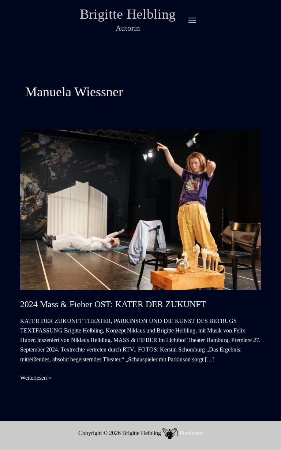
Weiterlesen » (35, 378)
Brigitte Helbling (128, 14)
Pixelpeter (191, 432)
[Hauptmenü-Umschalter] (192, 20)
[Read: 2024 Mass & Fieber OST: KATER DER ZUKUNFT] (140, 209)
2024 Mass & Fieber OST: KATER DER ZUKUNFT (113, 304)
